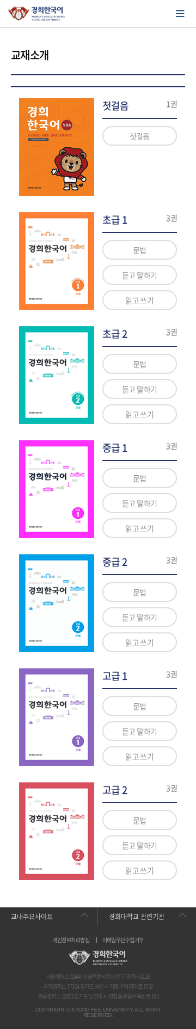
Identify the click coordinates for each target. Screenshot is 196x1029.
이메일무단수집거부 (123, 940)
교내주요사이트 (32, 917)
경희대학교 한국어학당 (36, 14)
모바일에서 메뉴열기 (180, 14)
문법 (139, 249)
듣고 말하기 (139, 275)
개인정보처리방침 (70, 940)
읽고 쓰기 (139, 300)
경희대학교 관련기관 (136, 917)
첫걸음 (140, 135)
